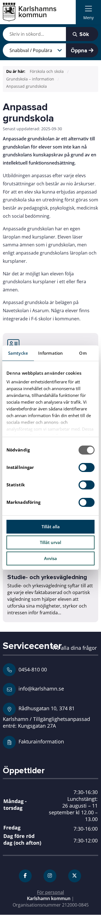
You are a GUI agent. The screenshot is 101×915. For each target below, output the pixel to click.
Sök (83, 34)
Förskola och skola (47, 71)
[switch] (87, 467)
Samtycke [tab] (18, 353)
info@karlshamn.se (40, 688)
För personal (50, 892)
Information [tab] (50, 353)
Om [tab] (82, 353)
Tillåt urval (50, 542)
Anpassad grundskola (26, 86)
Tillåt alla (51, 526)
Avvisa (50, 558)
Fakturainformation (41, 741)
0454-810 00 (33, 669)
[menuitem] (88, 12)
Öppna (80, 50)
